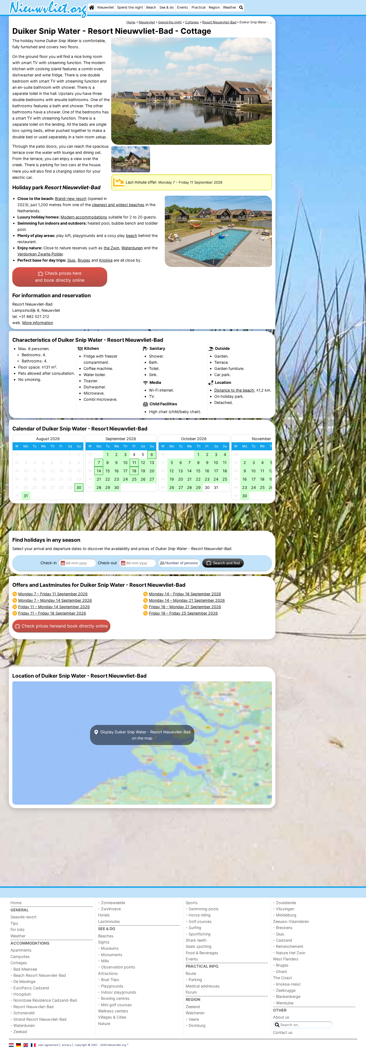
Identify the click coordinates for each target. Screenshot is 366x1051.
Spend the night (130, 7)
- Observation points (116, 967)
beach (131, 235)
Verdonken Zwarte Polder (40, 254)
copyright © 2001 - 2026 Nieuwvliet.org (100, 1044)
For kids (17, 929)
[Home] (91, 7)
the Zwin (111, 248)
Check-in (49, 562)
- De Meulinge (22, 981)
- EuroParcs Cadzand (29, 988)
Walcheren (195, 1013)
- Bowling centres (114, 998)
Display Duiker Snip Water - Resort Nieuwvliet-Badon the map (145, 735)
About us (281, 1017)
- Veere (192, 1019)
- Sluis (278, 934)
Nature (104, 1023)
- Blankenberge (286, 996)
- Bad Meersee (23, 969)
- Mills (103, 961)
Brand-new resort (71, 198)
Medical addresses (203, 986)
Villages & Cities (112, 1017)
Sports (192, 902)
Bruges (84, 260)
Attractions (108, 973)
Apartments (21, 950)
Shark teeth (196, 940)
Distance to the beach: (234, 390)
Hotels (104, 915)
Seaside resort (23, 917)
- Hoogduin (20, 994)
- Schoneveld (22, 1013)
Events (182, 7)
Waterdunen (132, 248)
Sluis (71, 260)
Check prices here (59, 276)
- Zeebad (18, 1031)
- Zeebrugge (284, 990)
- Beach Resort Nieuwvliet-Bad (38, 975)
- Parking (194, 979)
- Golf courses (199, 921)
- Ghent (280, 971)
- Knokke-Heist (287, 984)
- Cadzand (282, 940)
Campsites (20, 956)
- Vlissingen (283, 909)
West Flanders (285, 959)
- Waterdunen (22, 1025)
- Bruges (281, 965)
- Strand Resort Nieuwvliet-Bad (38, 1019)
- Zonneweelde (111, 902)
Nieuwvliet (105, 7)
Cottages (18, 962)
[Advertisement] (317, 139)
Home (15, 902)
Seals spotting (198, 946)
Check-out (108, 562)
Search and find (226, 563)
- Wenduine (283, 1003)
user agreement (48, 1044)
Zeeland (193, 1006)
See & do (166, 7)
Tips (14, 923)
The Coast (282, 977)
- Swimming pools (202, 909)
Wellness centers (113, 1011)
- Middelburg (284, 915)
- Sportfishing (198, 934)
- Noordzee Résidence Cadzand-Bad (43, 1000)
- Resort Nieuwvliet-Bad (32, 1006)
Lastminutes (109, 921)
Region (214, 7)
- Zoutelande (284, 902)
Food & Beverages (202, 952)
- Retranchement (288, 946)
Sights (104, 942)
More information (37, 322)
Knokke (106, 260)
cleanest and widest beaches (118, 204)
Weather (229, 7)
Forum (191, 992)
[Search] (241, 7)
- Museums (108, 948)
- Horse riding (198, 915)
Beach (151, 7)
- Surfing (193, 927)
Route (191, 973)
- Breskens (283, 927)
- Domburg (196, 1025)
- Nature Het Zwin (289, 952)
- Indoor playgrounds (117, 992)
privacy (67, 1044)
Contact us (283, 1032)
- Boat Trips (108, 979)
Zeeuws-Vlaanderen (291, 921)
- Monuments (110, 954)
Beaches (106, 936)
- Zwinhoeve (109, 909)
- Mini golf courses (115, 1004)
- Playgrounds (111, 986)
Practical (199, 7)
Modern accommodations (84, 217)
